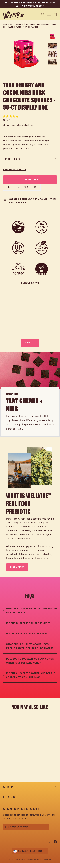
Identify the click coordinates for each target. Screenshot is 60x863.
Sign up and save (21, 809)
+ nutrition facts (14, 169)
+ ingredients (11, 159)
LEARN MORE (17, 567)
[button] (11, 116)
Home (5, 24)
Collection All (17, 24)
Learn (9, 797)
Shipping (7, 125)
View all (30, 342)
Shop (8, 787)
